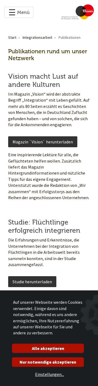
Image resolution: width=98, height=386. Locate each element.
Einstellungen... (49, 374)
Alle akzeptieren (48, 348)
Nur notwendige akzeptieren (48, 362)
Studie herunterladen (32, 281)
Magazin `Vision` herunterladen (43, 142)
